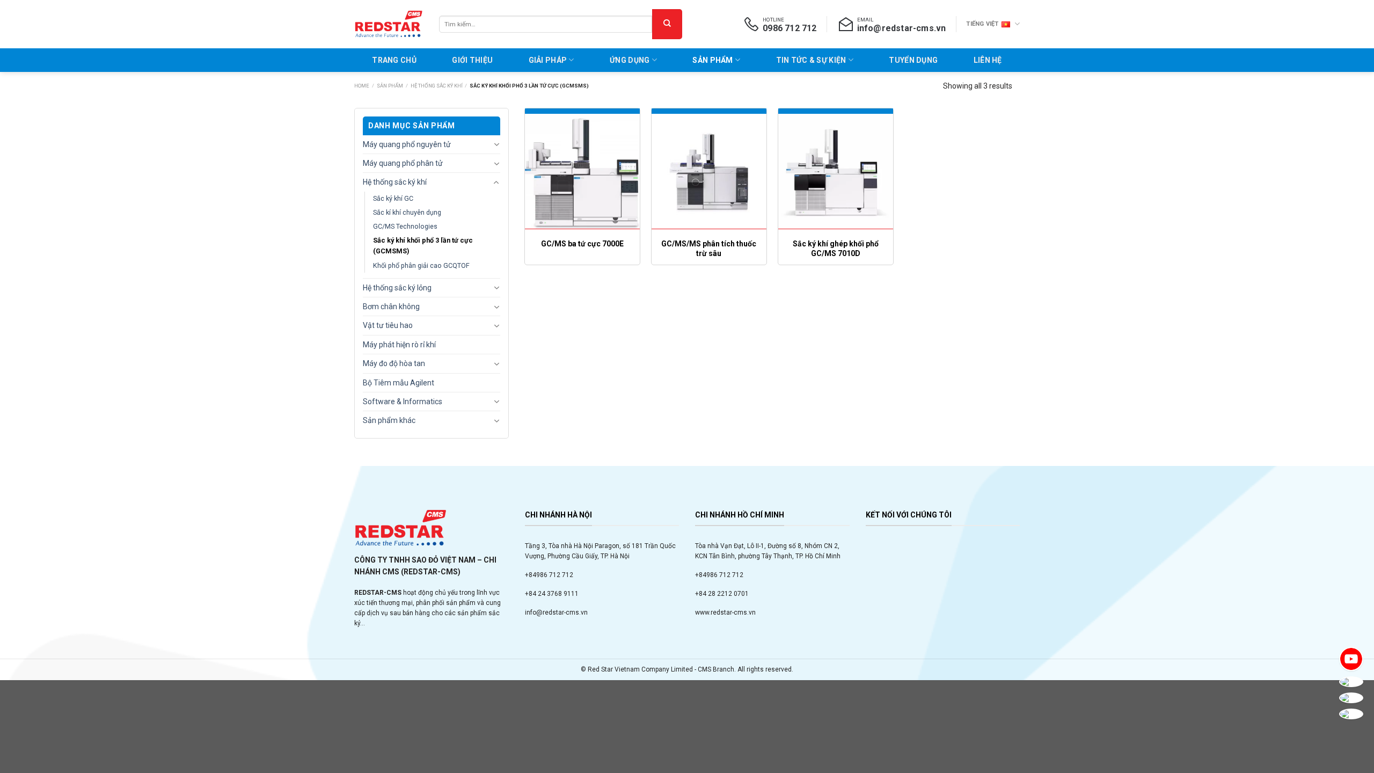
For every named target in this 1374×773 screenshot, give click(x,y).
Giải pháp (548, 60)
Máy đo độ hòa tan (394, 364)
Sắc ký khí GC (393, 198)
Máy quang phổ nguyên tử (407, 144)
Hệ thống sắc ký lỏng (397, 287)
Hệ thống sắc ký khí (437, 86)
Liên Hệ (988, 60)
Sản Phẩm (712, 60)
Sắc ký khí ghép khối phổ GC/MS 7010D (836, 248)
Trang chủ (394, 60)
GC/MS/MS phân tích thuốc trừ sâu (708, 248)
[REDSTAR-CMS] (388, 24)
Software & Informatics (402, 401)
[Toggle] (496, 145)
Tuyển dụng (913, 60)
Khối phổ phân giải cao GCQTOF (421, 265)
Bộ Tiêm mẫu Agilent (398, 382)
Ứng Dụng (629, 60)
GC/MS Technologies (405, 227)
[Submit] (667, 24)
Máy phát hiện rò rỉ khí (399, 344)
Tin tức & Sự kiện (811, 60)
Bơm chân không (391, 306)
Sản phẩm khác (389, 421)
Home (361, 86)
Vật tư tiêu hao (388, 326)
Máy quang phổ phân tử (403, 163)
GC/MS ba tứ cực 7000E (582, 243)
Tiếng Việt (982, 23)
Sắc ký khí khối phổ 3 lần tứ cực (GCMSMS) (423, 246)
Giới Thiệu (472, 60)
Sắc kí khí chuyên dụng (407, 212)
